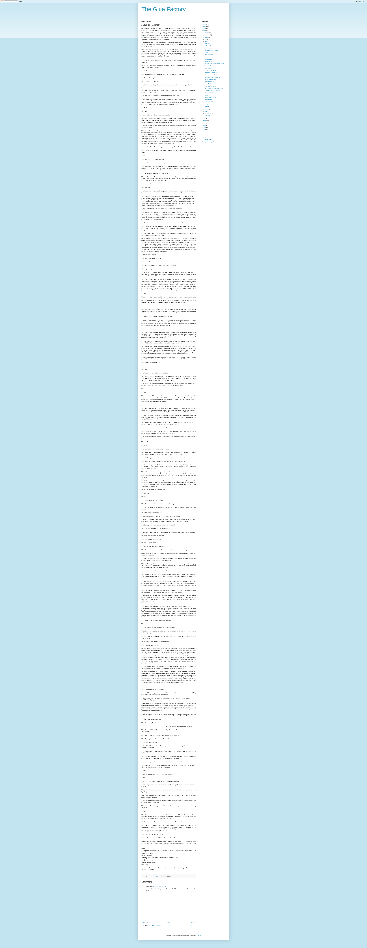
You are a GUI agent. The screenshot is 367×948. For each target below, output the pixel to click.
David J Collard (208, 139)
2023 (204, 125)
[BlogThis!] (164, 876)
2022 (204, 123)
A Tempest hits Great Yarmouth (212, 90)
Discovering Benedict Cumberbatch (214, 88)
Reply (147, 893)
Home (169, 922)
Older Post (192, 922)
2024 (204, 127)
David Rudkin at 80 (209, 81)
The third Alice (208, 66)
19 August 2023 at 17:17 (159, 886)
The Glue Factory (163, 9)
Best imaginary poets (210, 59)
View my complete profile (208, 142)
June (206, 109)
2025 (204, 129)
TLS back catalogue (210, 52)
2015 (204, 28)
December (207, 115)
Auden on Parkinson (210, 46)
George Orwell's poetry (210, 97)
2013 (204, 24)
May (206, 41)
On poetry (207, 106)
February (207, 35)
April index (207, 43)
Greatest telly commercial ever (212, 77)
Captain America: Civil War (211, 50)
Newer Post (145, 922)
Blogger (198, 935)
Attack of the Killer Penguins (212, 92)
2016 (204, 30)
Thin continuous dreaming (211, 72)
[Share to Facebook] (168, 876)
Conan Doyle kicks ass (210, 84)
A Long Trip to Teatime (210, 70)
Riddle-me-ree (208, 99)
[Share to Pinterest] (170, 876)
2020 (204, 120)
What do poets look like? (211, 86)
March (206, 37)
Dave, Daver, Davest (210, 104)
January (207, 32)
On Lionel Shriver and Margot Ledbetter (215, 57)
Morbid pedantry (209, 101)
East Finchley (208, 68)
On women (207, 95)
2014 (204, 26)
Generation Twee (209, 61)
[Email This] (162, 876)
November (207, 113)
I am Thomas (208, 48)
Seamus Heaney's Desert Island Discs (214, 63)
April (206, 39)
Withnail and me (209, 54)
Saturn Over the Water (210, 79)
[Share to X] (166, 876)
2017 (204, 118)
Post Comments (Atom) (154, 925)
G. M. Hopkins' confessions (211, 75)
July (206, 111)
